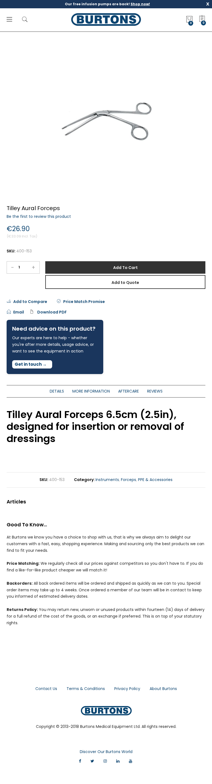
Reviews (155, 391)
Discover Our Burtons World (106, 751)
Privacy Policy (127, 688)
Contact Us (46, 688)
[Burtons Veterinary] (106, 19)
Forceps (128, 479)
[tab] (57, 391)
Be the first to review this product (39, 216)
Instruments (107, 479)
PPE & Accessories (155, 479)
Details (57, 391)
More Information (91, 391)
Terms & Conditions (86, 688)
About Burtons (163, 688)
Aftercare (128, 391)
